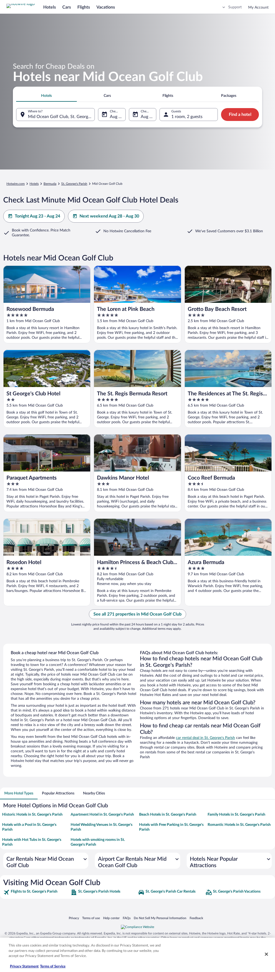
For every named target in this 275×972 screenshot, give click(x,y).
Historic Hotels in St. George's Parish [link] (32, 814)
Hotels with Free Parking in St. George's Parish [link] (171, 827)
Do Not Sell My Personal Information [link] (160, 918)
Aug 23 (116, 117)
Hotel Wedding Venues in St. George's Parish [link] (101, 827)
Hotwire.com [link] (15, 183)
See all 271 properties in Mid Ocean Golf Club (137, 614)
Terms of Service (53, 966)
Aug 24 (147, 117)
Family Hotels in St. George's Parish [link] (236, 814)
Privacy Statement (24, 966)
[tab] (46, 96)
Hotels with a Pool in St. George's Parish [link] (29, 827)
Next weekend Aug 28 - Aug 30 (109, 216)
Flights (83, 7)
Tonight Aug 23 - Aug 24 (37, 216)
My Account (258, 7)
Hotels (49, 7)
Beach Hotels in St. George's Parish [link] (167, 814)
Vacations (105, 7)
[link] (36, 892)
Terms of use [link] (91, 918)
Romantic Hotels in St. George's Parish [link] (239, 825)
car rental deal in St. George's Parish (205, 738)
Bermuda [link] (50, 183)
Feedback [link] (196, 918)
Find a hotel (240, 114)
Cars (66, 7)
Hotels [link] (34, 183)
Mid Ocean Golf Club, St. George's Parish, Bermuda (61, 117)
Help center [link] (111, 918)
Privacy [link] (74, 918)
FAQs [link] (127, 918)
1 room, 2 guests (186, 117)
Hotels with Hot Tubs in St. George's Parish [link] (31, 842)
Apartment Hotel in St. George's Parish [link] (102, 814)
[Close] (266, 954)
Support (235, 7)
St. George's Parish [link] (74, 183)
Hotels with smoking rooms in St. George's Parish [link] (98, 842)
